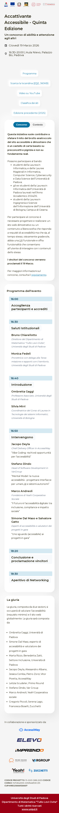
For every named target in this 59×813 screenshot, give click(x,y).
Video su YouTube (29, 93)
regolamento (38, 275)
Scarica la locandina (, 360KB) (29, 83)
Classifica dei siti (29, 103)
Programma (29, 73)
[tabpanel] (29, 203)
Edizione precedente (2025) (30, 113)
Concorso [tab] (21, 124)
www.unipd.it (29, 809)
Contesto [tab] (38, 124)
